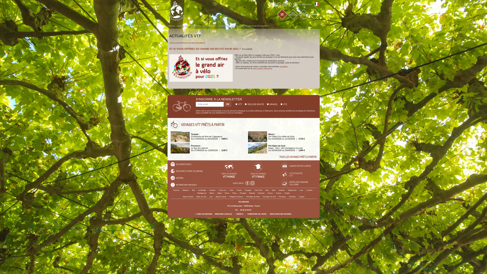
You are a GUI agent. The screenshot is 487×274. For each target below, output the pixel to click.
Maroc (212, 193)
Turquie (287, 193)
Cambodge (202, 190)
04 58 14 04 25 (245, 210)
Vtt (240, 104)
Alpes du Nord (188, 197)
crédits (239, 214)
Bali (193, 190)
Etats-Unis (258, 190)
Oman (227, 193)
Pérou (234, 193)
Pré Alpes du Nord (253, 197)
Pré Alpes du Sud (269, 197)
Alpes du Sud (201, 197)
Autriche (176, 190)
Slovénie (261, 193)
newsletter (284, 66)
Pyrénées (292, 197)
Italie (273, 190)
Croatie (239, 190)
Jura (211, 197)
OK (227, 104)
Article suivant (175, 43)
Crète (231, 190)
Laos (301, 190)
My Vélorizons (305, 4)
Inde (267, 190)
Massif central (221, 197)
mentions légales (223, 214)
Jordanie (282, 190)
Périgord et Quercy (236, 197)
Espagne (248, 190)
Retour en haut (314, 220)
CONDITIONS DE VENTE (257, 214)
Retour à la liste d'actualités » (193, 43)
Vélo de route (255, 104)
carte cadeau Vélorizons (262, 68)
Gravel (273, 104)
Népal (219, 193)
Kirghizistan (292, 190)
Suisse (270, 193)
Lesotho (309, 190)
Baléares (185, 190)
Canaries (212, 190)
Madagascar (201, 193)
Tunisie (278, 193)
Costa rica (222, 190)
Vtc (285, 104)
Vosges (302, 197)
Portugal (243, 193)
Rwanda (252, 193)
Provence (282, 197)
